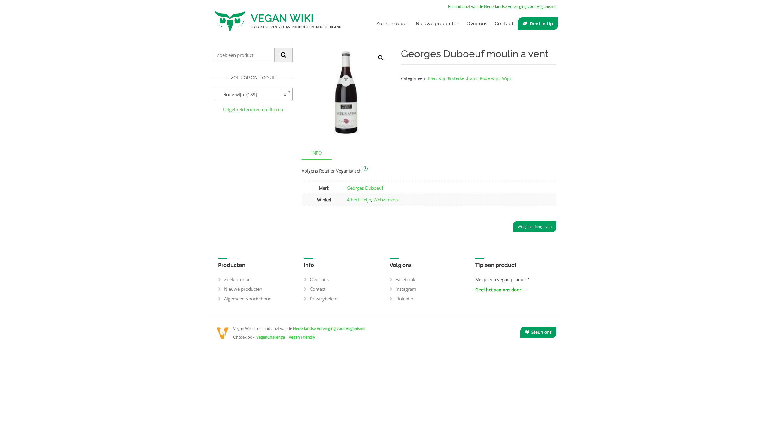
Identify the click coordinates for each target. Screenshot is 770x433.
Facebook (405, 279)
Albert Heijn (359, 200)
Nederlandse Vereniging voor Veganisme (329, 328)
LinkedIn (404, 299)
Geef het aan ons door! (498, 290)
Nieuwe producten (437, 23)
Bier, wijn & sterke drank (452, 78)
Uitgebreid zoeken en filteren (253, 109)
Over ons (477, 23)
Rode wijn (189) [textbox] (251, 94)
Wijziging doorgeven (535, 226)
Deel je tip (541, 23)
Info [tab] (316, 153)
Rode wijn (490, 78)
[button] (380, 57)
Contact (504, 23)
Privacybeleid (323, 299)
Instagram (406, 289)
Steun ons (541, 332)
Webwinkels (386, 200)
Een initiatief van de (502, 6)
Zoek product (392, 23)
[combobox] (253, 94)
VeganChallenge (270, 337)
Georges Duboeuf (365, 188)
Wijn (506, 78)
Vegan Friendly (302, 337)
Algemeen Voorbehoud (248, 299)
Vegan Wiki (282, 18)
